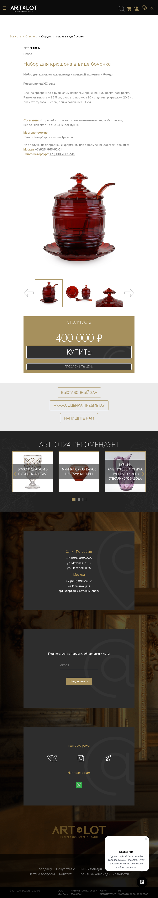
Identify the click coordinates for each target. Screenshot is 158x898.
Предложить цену (79, 366)
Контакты (66, 874)
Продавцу (44, 869)
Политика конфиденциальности (103, 874)
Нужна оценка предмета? (79, 405)
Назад (28, 54)
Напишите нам (79, 418)
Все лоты (16, 36)
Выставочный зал (79, 392)
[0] (130, 9)
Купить (79, 352)
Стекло (30, 36)
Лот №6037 (32, 48)
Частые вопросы (42, 874)
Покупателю (65, 869)
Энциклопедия (91, 869)
